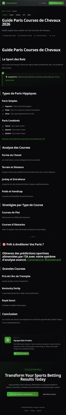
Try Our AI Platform (22, 353)
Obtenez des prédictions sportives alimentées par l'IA (23, 139)
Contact (39, 411)
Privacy (32, 411)
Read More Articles (49, 394)
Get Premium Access (56, 3)
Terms (26, 411)
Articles (44, 3)
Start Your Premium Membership (21, 394)
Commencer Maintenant (44, 260)
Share (53, 35)
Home (3, 11)
